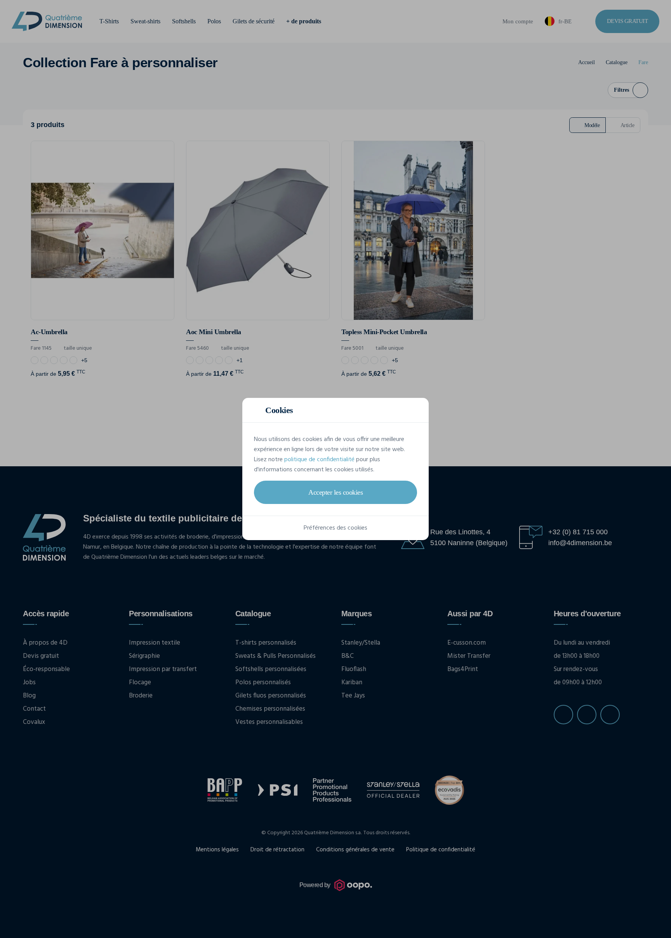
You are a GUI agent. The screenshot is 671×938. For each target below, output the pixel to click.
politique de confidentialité (319, 460)
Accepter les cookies (335, 492)
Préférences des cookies (335, 528)
